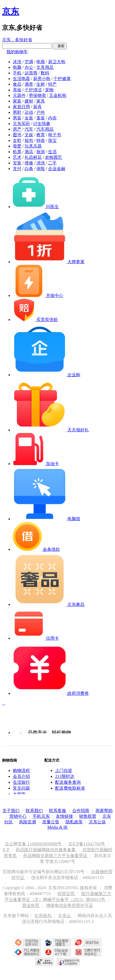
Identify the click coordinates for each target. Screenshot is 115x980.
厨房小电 (41, 78)
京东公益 (97, 822)
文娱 (29, 135)
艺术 (17, 157)
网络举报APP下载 (57, 952)
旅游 (40, 151)
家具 (40, 101)
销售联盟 (87, 816)
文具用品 (44, 67)
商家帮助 (104, 810)
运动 (29, 112)
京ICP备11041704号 (87, 844)
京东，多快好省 (17, 39)
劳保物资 (37, 95)
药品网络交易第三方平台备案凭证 (56, 855)
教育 (40, 135)
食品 (17, 84)
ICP (6, 849)
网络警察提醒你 (57, 942)
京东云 (65, 915)
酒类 (29, 84)
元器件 (19, 95)
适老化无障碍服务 (44, 962)
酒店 (29, 151)
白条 (29, 168)
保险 (40, 168)
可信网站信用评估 (27, 942)
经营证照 (66, 893)
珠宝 (52, 140)
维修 (29, 163)
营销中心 (17, 816)
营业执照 (31, 905)
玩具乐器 (33, 146)
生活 (52, 151)
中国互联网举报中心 (27, 952)
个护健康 (62, 78)
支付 (17, 168)
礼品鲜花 (33, 157)
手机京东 (41, 816)
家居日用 (21, 106)
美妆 (17, 90)
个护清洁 (33, 90)
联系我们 (34, 810)
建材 (29, 101)
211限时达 (64, 776)
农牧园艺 (53, 157)
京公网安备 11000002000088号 (34, 844)
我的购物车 (17, 52)
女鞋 (17, 140)
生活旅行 (21, 782)
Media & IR (57, 827)
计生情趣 (41, 123)
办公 (29, 67)
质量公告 (50, 822)
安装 (17, 163)
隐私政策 (74, 822)
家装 (17, 101)
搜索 (59, 46)
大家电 (19, 794)
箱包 (29, 140)
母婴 (17, 146)
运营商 (31, 73)
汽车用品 (44, 129)
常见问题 (21, 788)
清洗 (40, 163)
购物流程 (21, 770)
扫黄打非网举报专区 (88, 952)
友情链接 (64, 816)
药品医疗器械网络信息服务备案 (46, 849)
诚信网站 (88, 942)
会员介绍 (21, 776)
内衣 (52, 118)
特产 (52, 84)
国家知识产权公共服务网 (68, 962)
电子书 (54, 135)
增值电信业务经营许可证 (69, 905)
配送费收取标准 (70, 788)
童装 (40, 118)
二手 (52, 163)
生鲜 (40, 84)
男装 (17, 118)
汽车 (29, 129)
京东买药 (21, 123)
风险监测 (27, 822)
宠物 (49, 90)
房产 (17, 129)
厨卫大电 (56, 61)
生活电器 (21, 78)
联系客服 (57, 810)
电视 (40, 61)
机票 (17, 151)
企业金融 (56, 168)
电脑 (17, 67)
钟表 (40, 140)
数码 (45, 73)
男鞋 (17, 112)
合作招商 (80, 810)
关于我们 (11, 810)
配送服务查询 (68, 782)
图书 (17, 135)
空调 (29, 61)
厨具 (37, 106)
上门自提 (63, 770)
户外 (40, 112)
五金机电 (57, 95)
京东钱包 (43, 915)
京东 (10, 11)
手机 (17, 73)
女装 (29, 118)
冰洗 (17, 61)
